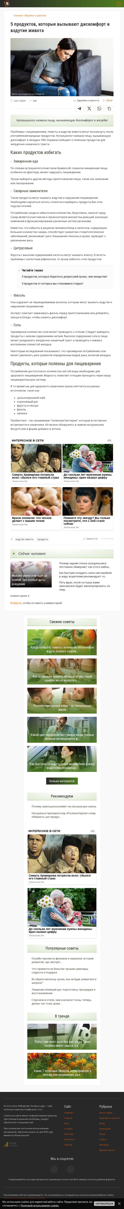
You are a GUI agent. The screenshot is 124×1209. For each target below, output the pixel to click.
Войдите (15, 603)
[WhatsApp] (99, 109)
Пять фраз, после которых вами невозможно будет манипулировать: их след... (84, 586)
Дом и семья (105, 1112)
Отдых (102, 1139)
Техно (102, 1134)
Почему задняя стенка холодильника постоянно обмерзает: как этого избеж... (84, 565)
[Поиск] (102, 4)
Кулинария (105, 1128)
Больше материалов (62, 781)
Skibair (109, 100)
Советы (68, 1118)
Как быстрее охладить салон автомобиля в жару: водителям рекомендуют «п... (85, 574)
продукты (42, 539)
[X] (89, 109)
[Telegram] (79, 109)
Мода (102, 1123)
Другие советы (107, 1150)
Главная (68, 1112)
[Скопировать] (109, 109)
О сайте (68, 1128)
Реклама (68, 1134)
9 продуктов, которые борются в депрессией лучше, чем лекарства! (64, 276)
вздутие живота (24, 539)
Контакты (69, 1139)
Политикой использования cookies (40, 1205)
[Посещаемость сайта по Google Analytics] (11, 1144)
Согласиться (104, 1203)
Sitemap (68, 1144)
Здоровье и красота (109, 1118)
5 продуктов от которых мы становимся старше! (52, 283)
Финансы (104, 1144)
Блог (66, 1123)
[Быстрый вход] (110, 4)
